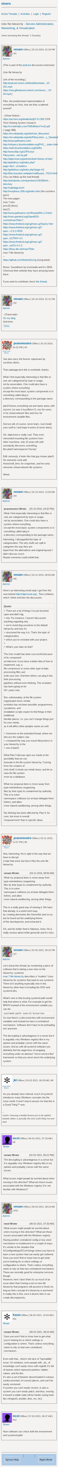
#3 (25, 347)
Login (36, 14)
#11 (14, 1319)
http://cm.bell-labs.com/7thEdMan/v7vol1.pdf (26, 126)
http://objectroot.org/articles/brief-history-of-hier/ (28, 158)
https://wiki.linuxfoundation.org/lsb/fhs (22, 148)
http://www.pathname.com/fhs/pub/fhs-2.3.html (27, 213)
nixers (6, 3)
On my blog (9, 318)
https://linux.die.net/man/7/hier (18, 249)
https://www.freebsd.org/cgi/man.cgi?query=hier (28, 223)
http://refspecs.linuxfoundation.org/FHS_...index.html (30, 144)
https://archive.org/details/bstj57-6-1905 (23, 119)
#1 (15, 53)
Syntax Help (12, 1459)
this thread (41, 281)
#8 (52, 1080)
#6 (25, 842)
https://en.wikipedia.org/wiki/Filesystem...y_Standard (30, 137)
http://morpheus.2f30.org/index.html (21, 191)
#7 (15, 954)
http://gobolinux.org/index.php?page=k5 (23, 169)
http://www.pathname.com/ (17, 140)
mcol (16, 1138)
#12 (15, 1420)
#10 (16, 1210)
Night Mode (46, 1459)
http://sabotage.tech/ (13, 187)
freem (17, 1315)
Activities (25, 14)
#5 (15, 578)
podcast (27, 65)
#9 (14, 1142)
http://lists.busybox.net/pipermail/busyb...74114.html (30, 173)
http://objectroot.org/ (26, 594)
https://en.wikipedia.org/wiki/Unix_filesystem (26, 133)
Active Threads (9, 14)
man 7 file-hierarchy (13, 976)
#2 (15, 303)
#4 (15, 496)
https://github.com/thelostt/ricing (19, 260)
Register (46, 14)
